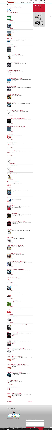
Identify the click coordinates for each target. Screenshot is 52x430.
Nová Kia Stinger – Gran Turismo (12, 340)
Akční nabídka (29, 2)
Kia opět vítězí (9, 229)
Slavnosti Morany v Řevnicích (12, 285)
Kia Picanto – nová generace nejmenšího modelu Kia (16, 348)
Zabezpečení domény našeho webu (13, 150)
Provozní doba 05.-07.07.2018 (12, 165)
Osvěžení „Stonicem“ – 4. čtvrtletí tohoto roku (15, 245)
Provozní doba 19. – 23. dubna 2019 (13, 94)
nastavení (8, 429)
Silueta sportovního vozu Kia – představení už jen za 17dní (17, 364)
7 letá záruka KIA (10, 134)
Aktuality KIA (11, 12)
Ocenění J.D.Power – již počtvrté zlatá (13, 173)
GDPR (17, 427)
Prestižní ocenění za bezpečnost (12, 181)
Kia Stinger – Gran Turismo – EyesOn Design (14, 332)
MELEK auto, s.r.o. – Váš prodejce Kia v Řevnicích (14, 418)
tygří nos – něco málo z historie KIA (13, 213)
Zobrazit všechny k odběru (39, 26)
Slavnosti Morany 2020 (11, 22)
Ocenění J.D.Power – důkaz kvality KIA (13, 54)
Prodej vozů (22, 2)
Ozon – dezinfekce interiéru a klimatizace (14, 7)
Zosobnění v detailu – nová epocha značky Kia (15, 356)
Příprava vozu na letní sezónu (12, 15)
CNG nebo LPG (9, 38)
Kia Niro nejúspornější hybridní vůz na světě (14, 372)
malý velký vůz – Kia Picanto (12, 316)
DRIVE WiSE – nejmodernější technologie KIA (15, 110)
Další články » (30, 401)
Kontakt (43, 2)
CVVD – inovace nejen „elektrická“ (13, 62)
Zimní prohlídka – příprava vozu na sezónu (14, 78)
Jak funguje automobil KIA (12, 142)
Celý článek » (13, 144)
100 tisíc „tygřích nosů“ (11, 205)
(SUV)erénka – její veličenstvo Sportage (14, 253)
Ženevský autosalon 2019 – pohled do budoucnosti (16, 118)
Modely (39, 2)
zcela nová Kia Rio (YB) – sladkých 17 (13, 293)
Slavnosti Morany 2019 (11, 102)
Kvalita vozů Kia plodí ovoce (12, 277)
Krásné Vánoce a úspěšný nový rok (13, 387)
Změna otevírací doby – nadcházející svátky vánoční (16, 126)
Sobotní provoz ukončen (11, 158)
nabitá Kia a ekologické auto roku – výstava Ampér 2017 (17, 324)
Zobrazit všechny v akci (39, 9)
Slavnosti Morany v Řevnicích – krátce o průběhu (15, 269)
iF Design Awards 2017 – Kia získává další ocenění (15, 308)
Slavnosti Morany (10, 189)
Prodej (8, 427)
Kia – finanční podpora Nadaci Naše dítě (14, 301)
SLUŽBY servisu (16, 12)
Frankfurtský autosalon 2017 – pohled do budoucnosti (16, 221)
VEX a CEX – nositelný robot (12, 46)
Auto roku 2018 (9, 197)
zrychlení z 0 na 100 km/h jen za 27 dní (14, 393)
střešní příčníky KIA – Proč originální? (13, 30)
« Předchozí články (9, 401)
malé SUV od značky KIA (11, 86)
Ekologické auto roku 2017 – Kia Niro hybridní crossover (16, 261)
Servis (34, 2)
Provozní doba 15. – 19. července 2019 (13, 70)
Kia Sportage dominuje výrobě (12, 380)
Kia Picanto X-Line (10, 237)
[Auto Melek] (12, 2)
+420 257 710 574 (43, 0)
